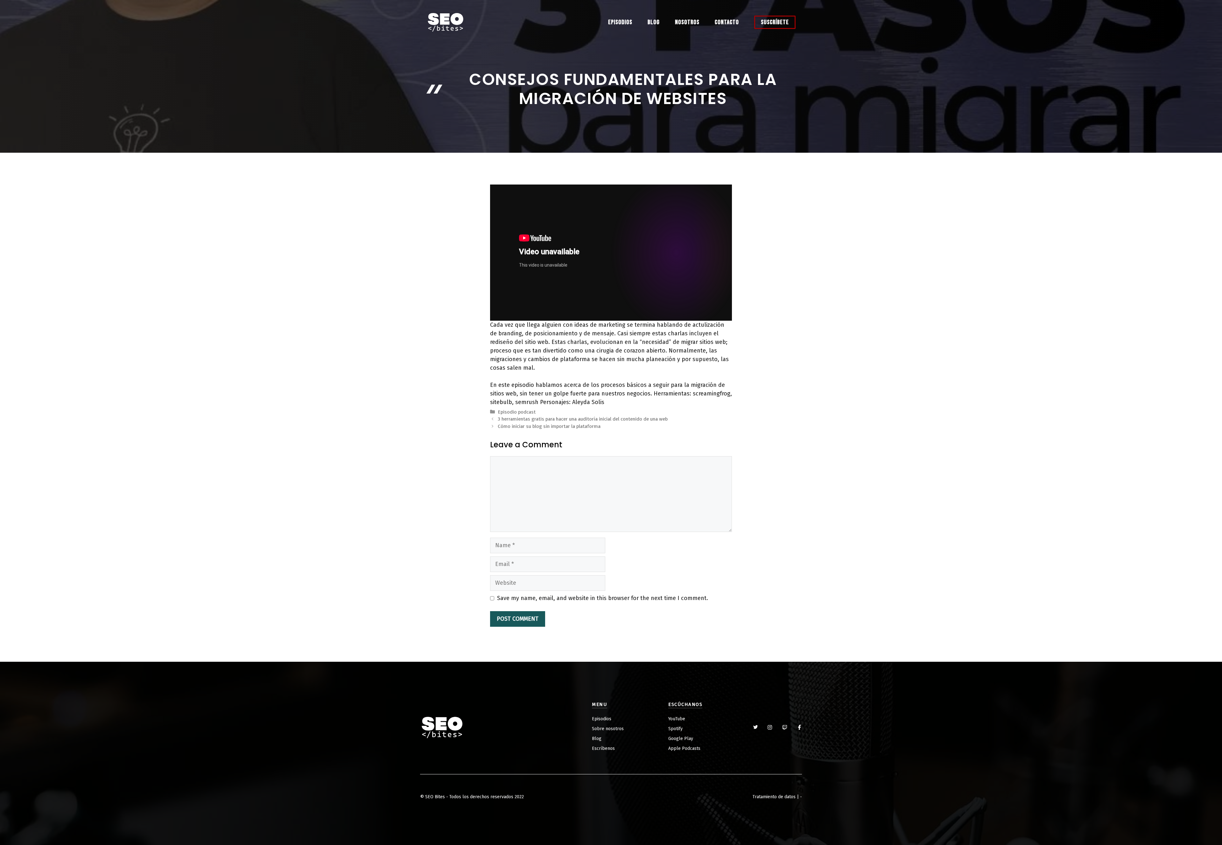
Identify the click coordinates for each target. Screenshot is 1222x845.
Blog (654, 22)
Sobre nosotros (608, 728)
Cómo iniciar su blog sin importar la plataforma (549, 426)
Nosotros (687, 22)
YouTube (676, 719)
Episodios (620, 22)
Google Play (680, 738)
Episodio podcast (517, 412)
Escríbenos (603, 748)
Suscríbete (775, 22)
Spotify (675, 728)
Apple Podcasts (684, 748)
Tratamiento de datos (774, 797)
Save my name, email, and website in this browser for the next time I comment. (602, 598)
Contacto (727, 22)
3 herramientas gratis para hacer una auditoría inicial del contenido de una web (583, 419)
